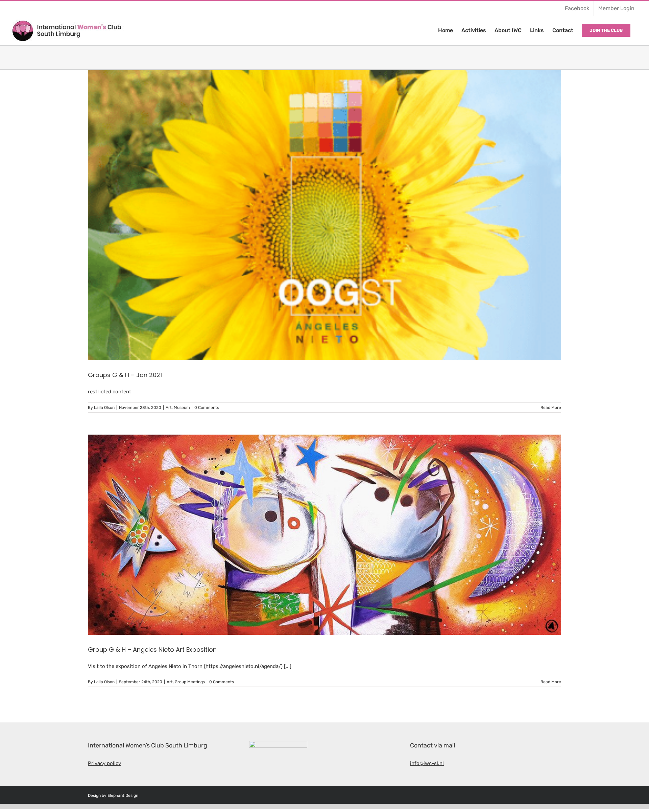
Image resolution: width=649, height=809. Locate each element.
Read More (550, 407)
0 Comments (206, 407)
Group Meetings (190, 681)
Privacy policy (104, 763)
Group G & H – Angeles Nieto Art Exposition (152, 649)
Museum (182, 407)
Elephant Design (122, 795)
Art (169, 407)
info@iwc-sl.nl (427, 763)
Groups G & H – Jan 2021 (125, 375)
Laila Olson (104, 407)
